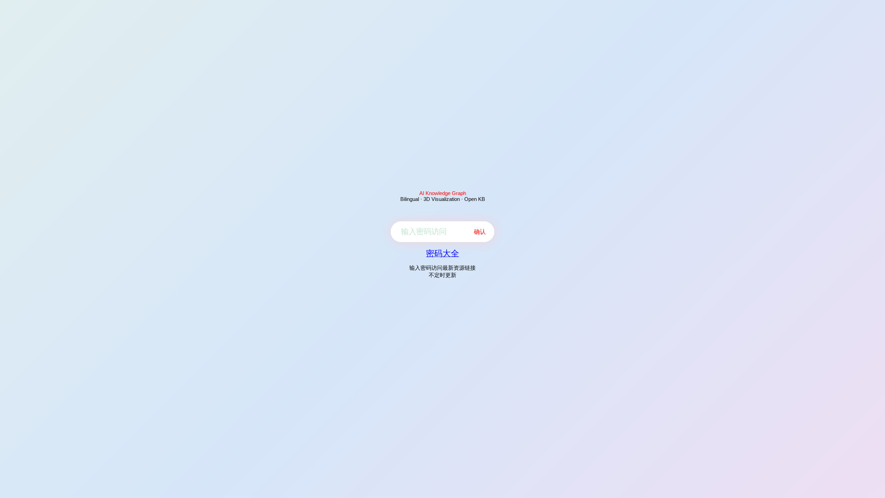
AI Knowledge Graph (442, 193)
